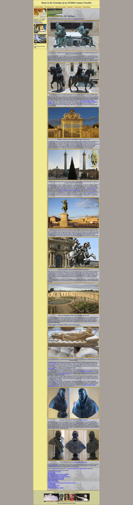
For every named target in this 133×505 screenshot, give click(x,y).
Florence (53, 365)
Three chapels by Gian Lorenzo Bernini (57, 475)
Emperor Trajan (91, 188)
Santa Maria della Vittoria (64, 373)
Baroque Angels (51, 472)
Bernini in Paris (56, 468)
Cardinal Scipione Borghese (85, 371)
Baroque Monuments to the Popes (56, 479)
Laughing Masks (52, 484)
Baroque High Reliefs (53, 480)
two (81, 18)
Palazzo (54, 382)
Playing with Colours (53, 486)
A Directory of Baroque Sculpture (56, 487)
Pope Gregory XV (83, 419)
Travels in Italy (77, 7)
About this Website (38, 7)
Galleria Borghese (87, 384)
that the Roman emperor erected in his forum (69, 189)
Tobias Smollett (51, 368)
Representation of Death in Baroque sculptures (59, 476)
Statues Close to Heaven (53, 481)
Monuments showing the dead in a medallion (58, 474)
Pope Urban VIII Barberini (81, 462)
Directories (70, 7)
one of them (91, 192)
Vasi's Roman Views (49, 7)
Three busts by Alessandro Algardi (56, 477)
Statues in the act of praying (54, 471)
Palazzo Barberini (53, 465)
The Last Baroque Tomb (53, 485)
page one (75, 18)
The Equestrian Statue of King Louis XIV (78, 468)
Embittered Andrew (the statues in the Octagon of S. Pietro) (62, 482)
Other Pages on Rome (61, 7)
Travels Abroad (86, 7)
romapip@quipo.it (38, 22)
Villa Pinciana (53, 362)
